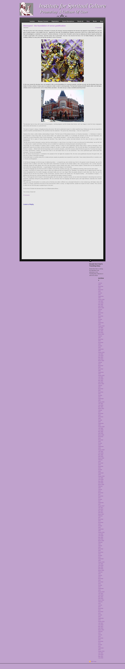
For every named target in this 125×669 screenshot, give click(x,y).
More (101, 21)
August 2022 (101, 375)
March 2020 (101, 435)
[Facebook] (90, 261)
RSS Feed (93, 661)
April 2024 (100, 332)
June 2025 (100, 303)
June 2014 (100, 595)
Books (95, 21)
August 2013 (101, 621)
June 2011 (100, 657)
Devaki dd (80, 21)
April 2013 (100, 628)
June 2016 (100, 535)
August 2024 (101, 326)
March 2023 (101, 360)
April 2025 (100, 306)
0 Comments (98, 27)
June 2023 (100, 355)
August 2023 (101, 352)
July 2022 (100, 377)
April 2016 (100, 539)
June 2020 (100, 430)
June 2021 (100, 405)
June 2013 (100, 624)
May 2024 (100, 331)
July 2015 (100, 563)
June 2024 (100, 329)
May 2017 (100, 511)
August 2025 (101, 299)
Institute (32, 21)
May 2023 (100, 357)
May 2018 (100, 481)
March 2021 (101, 408)
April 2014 (100, 598)
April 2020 (100, 433)
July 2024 (100, 327)
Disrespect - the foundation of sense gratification (44, 26)
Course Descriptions (68, 21)
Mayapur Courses (43, 21)
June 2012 (100, 654)
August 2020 (101, 426)
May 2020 (100, 431)
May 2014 (100, 596)
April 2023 (100, 359)
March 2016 (101, 540)
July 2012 (100, 653)
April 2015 (100, 568)
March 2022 (101, 383)
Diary (88, 21)
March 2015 (101, 570)
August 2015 (101, 562)
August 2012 (101, 651)
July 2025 (100, 301)
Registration (55, 21)
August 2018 (101, 476)
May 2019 (100, 454)
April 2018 (100, 482)
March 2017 (101, 514)
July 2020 (100, 428)
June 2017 (100, 509)
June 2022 (100, 378)
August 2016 (101, 532)
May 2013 (100, 626)
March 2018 (101, 484)
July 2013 (100, 623)
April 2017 (100, 512)
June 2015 (100, 565)
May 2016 (100, 537)
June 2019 (100, 453)
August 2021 (101, 402)
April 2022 (100, 382)
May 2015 (100, 567)
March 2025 (101, 307)
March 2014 (101, 600)
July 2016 (100, 534)
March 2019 (101, 458)
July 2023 (100, 354)
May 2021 (100, 406)
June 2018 (100, 479)
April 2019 (100, 456)
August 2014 (101, 591)
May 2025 (100, 304)
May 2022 (100, 380)
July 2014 (100, 593)
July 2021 (100, 403)
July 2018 (100, 478)
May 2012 (100, 656)
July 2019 (100, 451)
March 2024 (101, 334)
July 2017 (100, 507)
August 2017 (101, 506)
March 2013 (101, 629)
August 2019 (101, 449)
